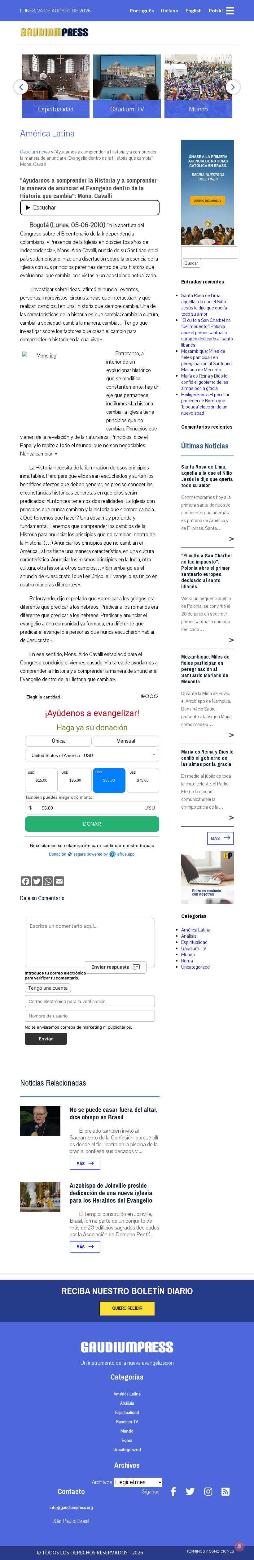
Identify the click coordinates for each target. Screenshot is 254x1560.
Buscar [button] (191, 263)
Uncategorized (195, 967)
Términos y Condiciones (210, 1551)
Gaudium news (35, 152)
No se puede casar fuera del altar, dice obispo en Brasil (113, 1113)
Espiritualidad (194, 942)
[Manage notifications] (239, 1546)
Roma (187, 961)
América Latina (47, 133)
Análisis (189, 936)
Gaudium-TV (193, 948)
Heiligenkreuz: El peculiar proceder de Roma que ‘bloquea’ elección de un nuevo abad (205, 403)
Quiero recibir (127, 1308)
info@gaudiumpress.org (71, 1507)
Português (142, 10)
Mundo (188, 955)
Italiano (169, 10)
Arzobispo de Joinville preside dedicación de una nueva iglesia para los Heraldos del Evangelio (111, 1193)
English (194, 10)
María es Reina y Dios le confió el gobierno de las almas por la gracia (204, 382)
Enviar (46, 1039)
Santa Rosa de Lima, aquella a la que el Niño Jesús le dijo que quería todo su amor (204, 304)
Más (81, 1164)
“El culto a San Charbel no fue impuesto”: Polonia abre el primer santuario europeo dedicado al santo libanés (207, 332)
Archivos (102, 1482)
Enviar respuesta (110, 967)
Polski (216, 10)
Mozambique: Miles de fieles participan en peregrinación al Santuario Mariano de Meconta (206, 360)
